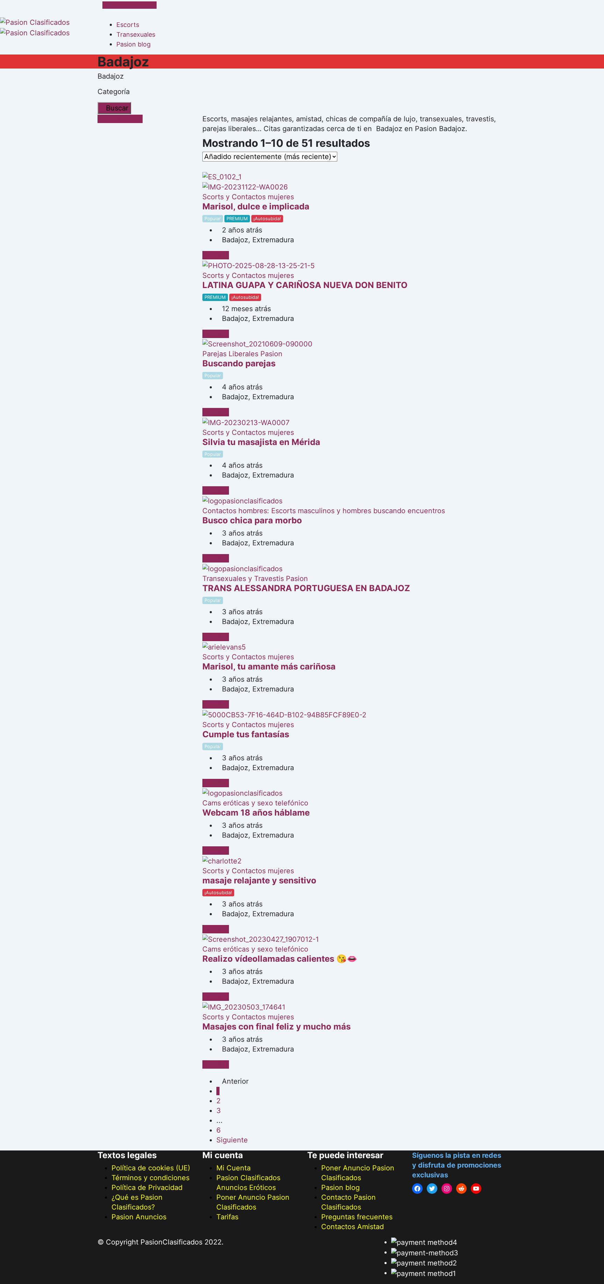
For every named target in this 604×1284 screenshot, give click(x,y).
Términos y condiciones (150, 1178)
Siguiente (232, 1140)
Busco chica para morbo (252, 520)
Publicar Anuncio (132, 5)
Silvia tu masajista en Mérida (261, 442)
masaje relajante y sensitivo (259, 880)
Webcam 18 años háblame (256, 813)
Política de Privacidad (147, 1187)
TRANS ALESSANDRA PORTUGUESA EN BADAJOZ (306, 588)
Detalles (215, 255)
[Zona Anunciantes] (105, 14)
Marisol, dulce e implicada (255, 206)
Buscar (117, 108)
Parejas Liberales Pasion (242, 354)
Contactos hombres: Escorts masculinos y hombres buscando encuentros (323, 511)
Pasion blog (133, 44)
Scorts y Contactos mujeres (248, 197)
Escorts (127, 24)
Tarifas (227, 1217)
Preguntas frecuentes (357, 1217)
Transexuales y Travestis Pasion (255, 578)
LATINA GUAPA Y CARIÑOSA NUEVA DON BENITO (305, 285)
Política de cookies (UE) (151, 1168)
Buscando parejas (238, 363)
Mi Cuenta (233, 1168)
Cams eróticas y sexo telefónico (255, 803)
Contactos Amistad (352, 1226)
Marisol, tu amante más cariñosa (269, 666)
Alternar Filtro (120, 119)
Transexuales (135, 34)
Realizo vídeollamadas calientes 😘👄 (279, 959)
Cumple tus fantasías (245, 734)
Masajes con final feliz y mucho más (276, 1026)
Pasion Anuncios (139, 1217)
